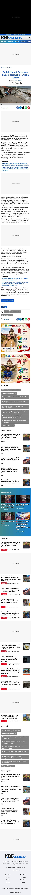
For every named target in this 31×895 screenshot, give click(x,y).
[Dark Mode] (26, 38)
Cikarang (23, 41)
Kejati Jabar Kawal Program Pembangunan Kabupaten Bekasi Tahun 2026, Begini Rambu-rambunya (15, 168)
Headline (9, 68)
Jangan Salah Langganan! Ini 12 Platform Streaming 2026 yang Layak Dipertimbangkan (10, 459)
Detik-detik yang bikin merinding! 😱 (22, 505)
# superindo (16, 390)
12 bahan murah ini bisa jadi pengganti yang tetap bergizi (14, 397)
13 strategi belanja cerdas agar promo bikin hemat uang (14, 421)
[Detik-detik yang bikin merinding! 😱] (23, 499)
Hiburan (23, 882)
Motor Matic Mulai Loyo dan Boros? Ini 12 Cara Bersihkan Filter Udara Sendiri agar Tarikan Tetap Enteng (11, 684)
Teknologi (4, 594)
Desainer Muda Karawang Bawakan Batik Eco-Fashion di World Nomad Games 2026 (10, 481)
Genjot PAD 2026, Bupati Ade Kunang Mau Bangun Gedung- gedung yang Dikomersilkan (15, 164)
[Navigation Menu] (29, 38)
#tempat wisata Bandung (9, 393)
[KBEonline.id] (11, 37)
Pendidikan (23, 879)
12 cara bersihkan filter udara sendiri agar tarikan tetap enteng (13, 402)
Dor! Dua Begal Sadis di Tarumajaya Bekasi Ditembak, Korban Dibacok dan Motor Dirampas (10, 470)
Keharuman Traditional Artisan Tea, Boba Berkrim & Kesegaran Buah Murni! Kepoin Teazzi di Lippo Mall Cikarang (11, 448)
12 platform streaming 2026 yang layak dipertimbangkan (12, 406)
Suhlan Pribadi (18, 81)
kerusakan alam (15, 312)
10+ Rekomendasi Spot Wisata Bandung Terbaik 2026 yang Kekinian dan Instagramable (9, 716)
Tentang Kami (19, 888)
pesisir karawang (7, 315)
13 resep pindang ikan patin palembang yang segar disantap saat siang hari (14, 411)
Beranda (3, 68)
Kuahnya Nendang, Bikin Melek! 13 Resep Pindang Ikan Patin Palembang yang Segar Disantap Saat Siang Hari (11, 646)
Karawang (10, 41)
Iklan (3, 888)
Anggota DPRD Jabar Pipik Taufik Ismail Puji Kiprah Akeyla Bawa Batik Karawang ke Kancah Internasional (10, 436)
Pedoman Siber (10, 888)
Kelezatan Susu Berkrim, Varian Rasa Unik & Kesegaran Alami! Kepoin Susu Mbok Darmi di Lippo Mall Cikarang (11, 671)
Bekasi (17, 41)
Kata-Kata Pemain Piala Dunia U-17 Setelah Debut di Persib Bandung (15, 279)
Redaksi (26, 888)
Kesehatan (23, 877)
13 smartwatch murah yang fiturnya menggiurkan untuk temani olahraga (12, 416)
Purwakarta (23, 874)
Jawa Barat (3, 41)
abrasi (6, 312)
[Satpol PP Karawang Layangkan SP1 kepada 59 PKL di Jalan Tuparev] (8, 499)
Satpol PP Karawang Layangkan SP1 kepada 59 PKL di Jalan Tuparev (7, 505)
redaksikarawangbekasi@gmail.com (15, 867)
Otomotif (4, 688)
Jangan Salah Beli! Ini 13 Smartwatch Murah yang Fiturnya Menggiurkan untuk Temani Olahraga (11, 659)
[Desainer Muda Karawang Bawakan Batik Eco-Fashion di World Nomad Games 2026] (26, 482)
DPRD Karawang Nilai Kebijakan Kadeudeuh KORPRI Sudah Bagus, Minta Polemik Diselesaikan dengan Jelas (15, 283)
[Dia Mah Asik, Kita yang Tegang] (8, 516)
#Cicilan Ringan (6, 390)
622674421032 (15, 870)
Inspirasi (4, 651)
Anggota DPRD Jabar (7, 425)
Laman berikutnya (7, 301)
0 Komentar (5, 108)
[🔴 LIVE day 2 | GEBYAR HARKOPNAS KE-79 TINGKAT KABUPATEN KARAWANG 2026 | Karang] (23, 516)
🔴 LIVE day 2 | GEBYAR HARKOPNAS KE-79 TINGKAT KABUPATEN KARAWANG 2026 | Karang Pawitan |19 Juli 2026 (23, 525)
